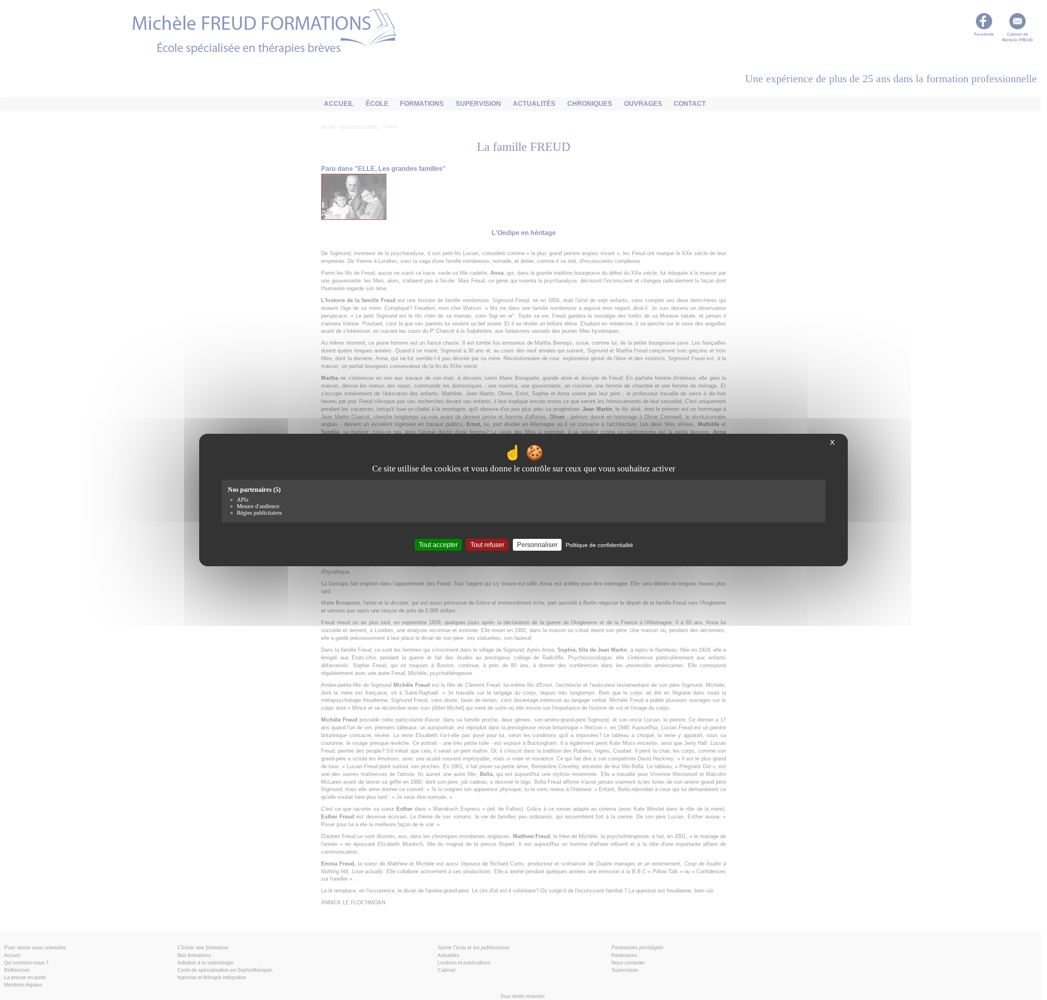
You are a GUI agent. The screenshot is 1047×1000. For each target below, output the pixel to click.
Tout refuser (487, 544)
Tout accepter (438, 544)
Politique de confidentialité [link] (599, 545)
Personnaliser (537, 544)
